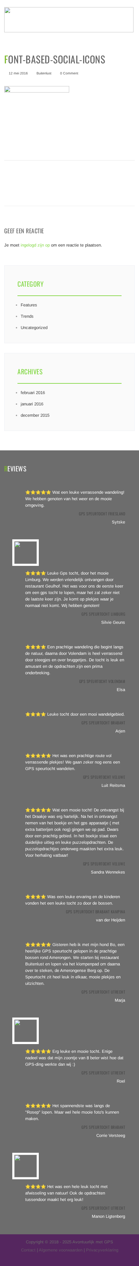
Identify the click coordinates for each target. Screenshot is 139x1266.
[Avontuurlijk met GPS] (69, 30)
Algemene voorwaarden (60, 1250)
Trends (27, 316)
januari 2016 (32, 404)
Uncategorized (34, 327)
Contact (28, 1250)
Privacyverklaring (102, 1250)
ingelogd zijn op (35, 245)
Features (29, 305)
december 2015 (35, 415)
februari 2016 (33, 392)
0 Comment (69, 73)
